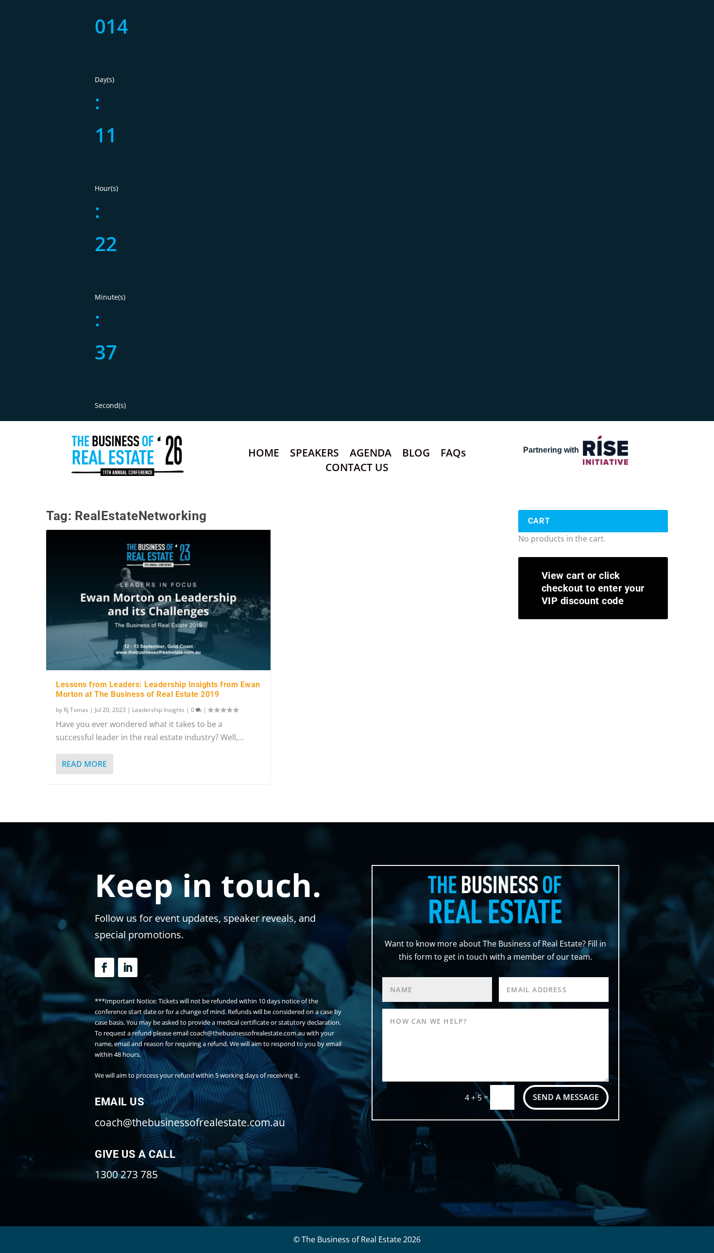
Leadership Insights (158, 710)
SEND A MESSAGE (566, 1097)
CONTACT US (357, 469)
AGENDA (370, 454)
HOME (263, 454)
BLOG (416, 454)
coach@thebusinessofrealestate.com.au (190, 1122)
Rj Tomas (76, 710)
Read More (84, 764)
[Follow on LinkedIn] (127, 967)
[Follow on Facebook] (104, 967)
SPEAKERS (314, 454)
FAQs (453, 454)
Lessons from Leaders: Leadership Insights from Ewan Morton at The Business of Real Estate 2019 (158, 689)
